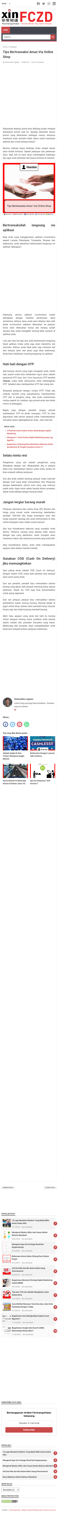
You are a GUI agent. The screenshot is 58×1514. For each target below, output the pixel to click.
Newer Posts (8, 1188)
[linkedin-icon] (54, 3)
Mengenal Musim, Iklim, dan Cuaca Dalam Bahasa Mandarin (28, 1466)
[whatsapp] (26, 724)
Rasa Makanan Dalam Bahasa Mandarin (20, 1477)
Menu (5, 30)
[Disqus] (29, 1067)
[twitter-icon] (43, 3)
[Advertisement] (29, 96)
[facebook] (5, 724)
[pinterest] (19, 724)
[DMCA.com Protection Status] (9, 1502)
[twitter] (12, 724)
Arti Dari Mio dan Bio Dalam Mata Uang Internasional (25, 1471)
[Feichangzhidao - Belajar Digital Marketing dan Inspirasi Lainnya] (26, 17)
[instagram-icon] (49, 3)
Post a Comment (37, 62)
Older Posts (50, 1188)
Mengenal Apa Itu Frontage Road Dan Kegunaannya (25, 1460)
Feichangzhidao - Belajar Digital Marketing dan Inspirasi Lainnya (32, 1510)
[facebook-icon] (38, 3)
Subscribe (29, 1430)
